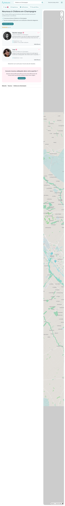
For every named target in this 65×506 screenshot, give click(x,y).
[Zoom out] (61, 15)
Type (6, 7)
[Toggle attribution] (62, 503)
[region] (53, 257)
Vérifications (24, 7)
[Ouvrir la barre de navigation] (62, 2)
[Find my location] (61, 19)
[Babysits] (6, 2)
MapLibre (53, 503)
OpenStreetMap (59, 503)
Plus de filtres (35, 7)
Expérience (15, 7)
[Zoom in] (61, 12)
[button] (52, 253)
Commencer (21, 78)
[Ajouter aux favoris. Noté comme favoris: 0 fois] (39, 50)
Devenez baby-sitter (53, 2)
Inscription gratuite (8, 23)
